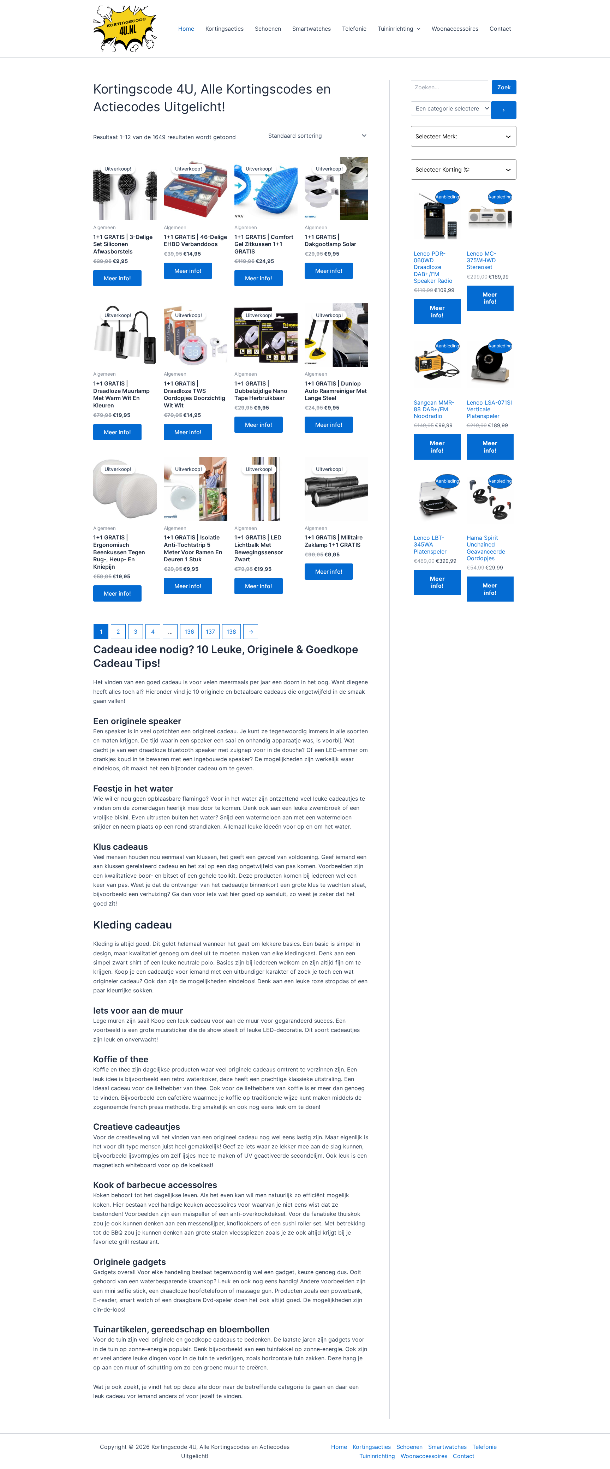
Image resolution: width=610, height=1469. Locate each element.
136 (189, 631)
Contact (500, 28)
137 (210, 631)
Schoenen (268, 28)
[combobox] (460, 136)
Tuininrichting (395, 28)
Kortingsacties (224, 28)
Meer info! (117, 278)
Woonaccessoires (455, 28)
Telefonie (354, 28)
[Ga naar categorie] (503, 110)
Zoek (504, 87)
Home (186, 28)
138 (231, 631)
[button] (416, 28)
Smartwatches (311, 28)
